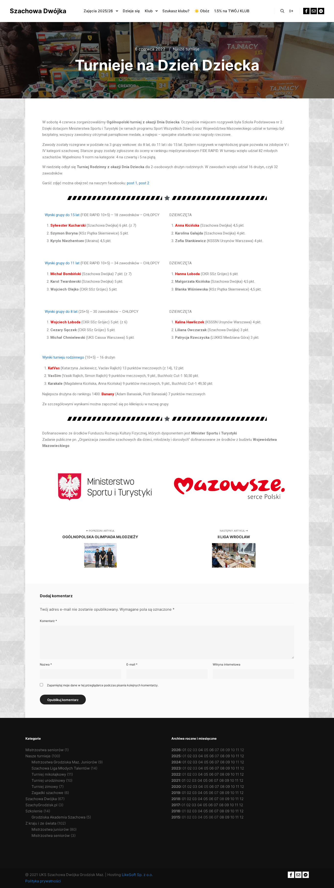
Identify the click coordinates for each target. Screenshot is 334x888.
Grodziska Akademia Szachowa (58, 817)
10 (233, 756)
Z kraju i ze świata (40, 823)
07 (217, 762)
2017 (175, 805)
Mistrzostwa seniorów (44, 750)
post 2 (144, 183)
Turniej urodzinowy (48, 780)
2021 (175, 780)
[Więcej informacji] (291, 11)
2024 (176, 762)
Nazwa (46, 664)
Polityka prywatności (43, 881)
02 (189, 756)
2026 (176, 750)
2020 (176, 786)
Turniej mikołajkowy (49, 774)
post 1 (132, 183)
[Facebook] (306, 11)
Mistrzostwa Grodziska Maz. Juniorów (64, 762)
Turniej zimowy (45, 786)
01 (184, 750)
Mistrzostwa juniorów (50, 829)
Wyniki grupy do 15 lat (62, 215)
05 (206, 756)
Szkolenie (34, 811)
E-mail (131, 664)
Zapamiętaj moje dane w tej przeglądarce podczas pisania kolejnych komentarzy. (102, 685)
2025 (176, 756)
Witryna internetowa (226, 664)
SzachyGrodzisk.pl (41, 805)
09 (227, 756)
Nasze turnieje (186, 49)
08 (222, 756)
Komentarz (48, 621)
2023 (176, 768)
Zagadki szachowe (47, 792)
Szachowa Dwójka (34, 11)
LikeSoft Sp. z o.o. (137, 874)
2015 (175, 817)
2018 (175, 798)
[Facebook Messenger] (321, 11)
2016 (175, 811)
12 (242, 756)
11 (237, 756)
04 (200, 750)
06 (211, 750)
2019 (175, 792)
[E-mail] (314, 11)
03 (195, 756)
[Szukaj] (282, 11)
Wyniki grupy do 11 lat (62, 263)
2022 (175, 774)
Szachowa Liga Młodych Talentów (61, 768)
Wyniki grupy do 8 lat (61, 311)
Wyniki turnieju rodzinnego (63, 357)
